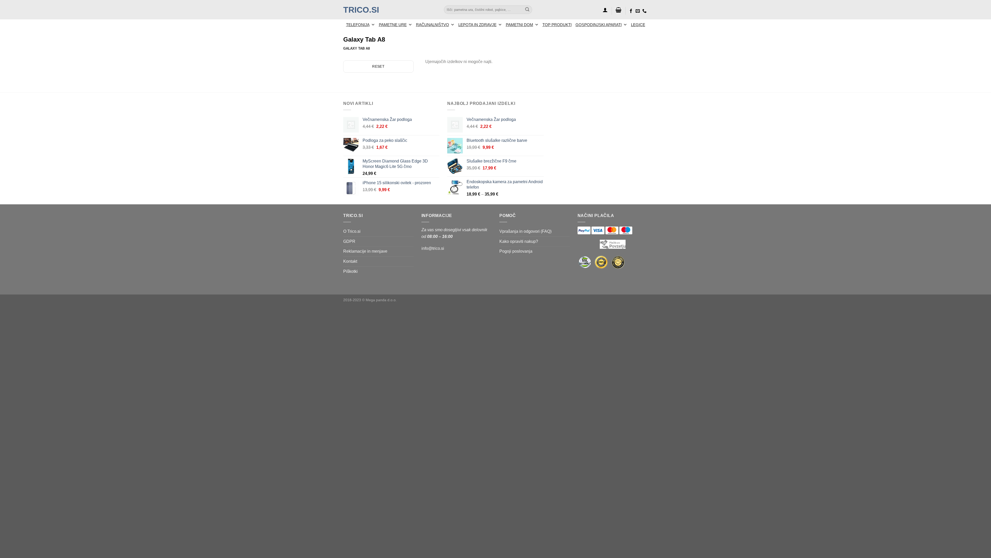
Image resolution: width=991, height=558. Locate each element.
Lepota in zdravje (477, 24)
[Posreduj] (527, 9)
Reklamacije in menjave (365, 251)
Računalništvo (432, 24)
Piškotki (350, 271)
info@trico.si (432, 248)
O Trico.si (352, 231)
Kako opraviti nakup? (518, 241)
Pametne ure (393, 24)
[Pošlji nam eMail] (638, 11)
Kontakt (350, 261)
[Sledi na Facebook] (631, 11)
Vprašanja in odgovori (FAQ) (525, 231)
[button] (605, 10)
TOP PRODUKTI (557, 24)
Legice (638, 24)
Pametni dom (519, 24)
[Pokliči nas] (644, 11)
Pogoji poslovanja (515, 251)
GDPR (349, 241)
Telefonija (358, 24)
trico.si (361, 10)
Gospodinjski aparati (599, 24)
